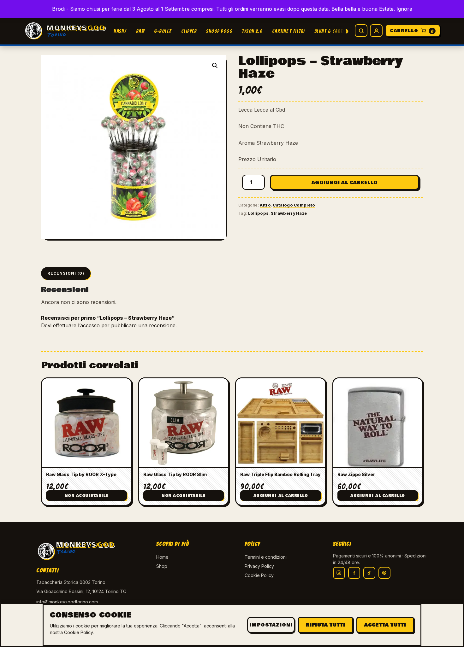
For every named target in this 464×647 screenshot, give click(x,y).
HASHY (120, 31)
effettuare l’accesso (76, 325)
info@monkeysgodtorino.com (67, 601)
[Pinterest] (384, 573)
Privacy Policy (259, 566)
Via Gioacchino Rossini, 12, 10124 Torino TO (81, 591)
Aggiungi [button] (280, 495)
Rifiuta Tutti (325, 624)
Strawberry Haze (289, 213)
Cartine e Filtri (288, 31)
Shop (161, 566)
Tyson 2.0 (252, 31)
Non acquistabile (86, 495)
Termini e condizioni (266, 557)
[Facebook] (354, 573)
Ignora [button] (404, 9)
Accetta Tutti (385, 624)
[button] (215, 65)
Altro (265, 205)
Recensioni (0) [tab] (65, 273)
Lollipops (258, 213)
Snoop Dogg (219, 31)
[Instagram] (339, 573)
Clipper (189, 31)
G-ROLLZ (163, 31)
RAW (140, 31)
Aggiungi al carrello (345, 182)
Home (162, 557)
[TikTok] (369, 573)
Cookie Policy (259, 575)
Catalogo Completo (294, 205)
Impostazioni (271, 624)
